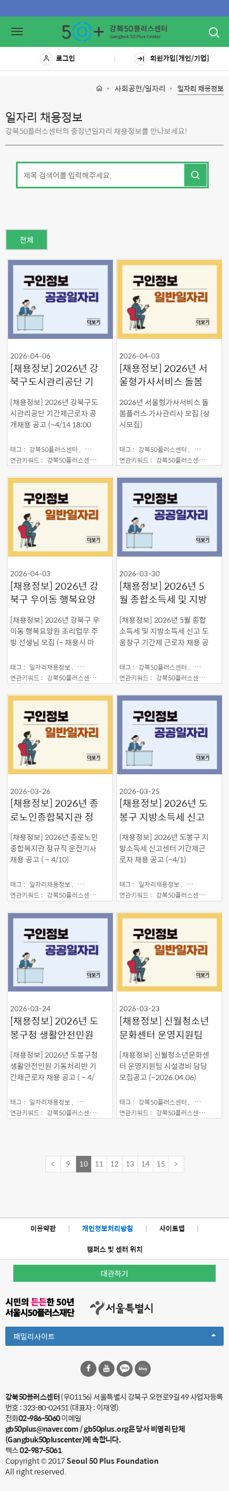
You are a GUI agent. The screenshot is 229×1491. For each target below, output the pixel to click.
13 (130, 1163)
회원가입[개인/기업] (179, 58)
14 (145, 1163)
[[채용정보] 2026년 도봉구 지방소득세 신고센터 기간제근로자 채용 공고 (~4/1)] (169, 734)
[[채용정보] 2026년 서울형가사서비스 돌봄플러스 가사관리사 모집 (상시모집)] (169, 298)
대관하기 (114, 1273)
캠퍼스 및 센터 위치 (115, 1249)
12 (114, 1163)
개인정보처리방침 (107, 1228)
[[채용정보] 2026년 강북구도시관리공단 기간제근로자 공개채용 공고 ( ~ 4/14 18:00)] (59, 298)
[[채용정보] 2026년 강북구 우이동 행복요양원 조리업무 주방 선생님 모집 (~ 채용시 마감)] (59, 516)
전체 (27, 239)
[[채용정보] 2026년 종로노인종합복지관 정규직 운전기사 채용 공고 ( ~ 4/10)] (59, 734)
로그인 (65, 58)
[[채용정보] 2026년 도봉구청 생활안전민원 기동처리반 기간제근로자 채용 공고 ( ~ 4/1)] (59, 952)
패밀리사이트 (52, 1338)
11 (99, 1163)
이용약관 (43, 1228)
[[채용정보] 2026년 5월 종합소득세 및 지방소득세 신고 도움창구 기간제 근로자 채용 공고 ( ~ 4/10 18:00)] (169, 516)
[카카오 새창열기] (125, 1369)
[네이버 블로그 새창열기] (143, 1369)
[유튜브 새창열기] (106, 1369)
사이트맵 (172, 1228)
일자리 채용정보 (200, 89)
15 (161, 1163)
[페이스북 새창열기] (88, 1369)
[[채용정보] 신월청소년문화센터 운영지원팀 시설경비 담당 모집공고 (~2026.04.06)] (169, 952)
